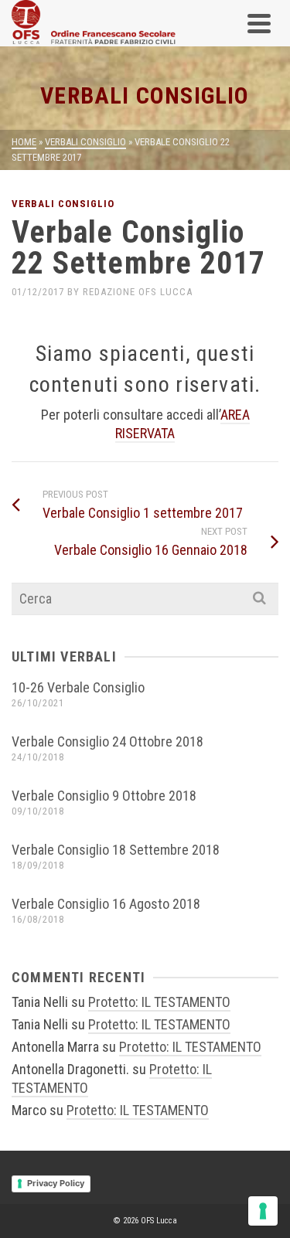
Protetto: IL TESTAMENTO (159, 1002)
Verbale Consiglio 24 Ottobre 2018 (107, 741)
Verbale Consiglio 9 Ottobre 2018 (104, 795)
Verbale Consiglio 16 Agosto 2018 (106, 904)
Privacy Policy (55, 1183)
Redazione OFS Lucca (138, 292)
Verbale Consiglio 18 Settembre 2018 (116, 850)
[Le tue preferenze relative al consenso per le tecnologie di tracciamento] (263, 1211)
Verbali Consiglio (63, 203)
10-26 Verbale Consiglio (78, 687)
